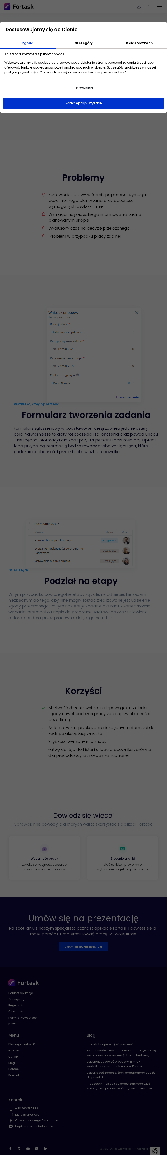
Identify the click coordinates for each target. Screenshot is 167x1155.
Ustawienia (83, 88)
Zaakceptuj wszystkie (83, 103)
